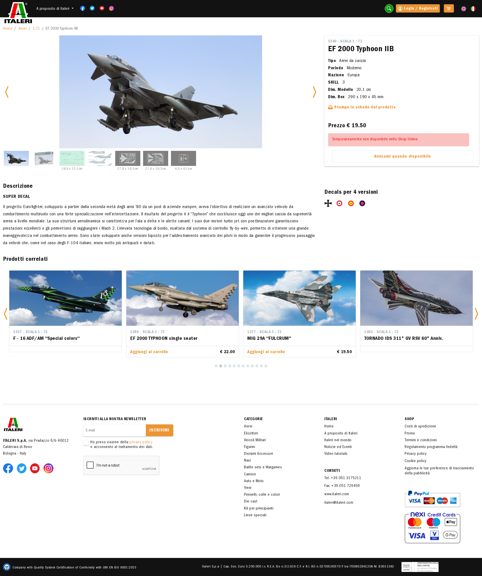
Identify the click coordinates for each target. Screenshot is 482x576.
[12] (265, 366)
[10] (256, 366)
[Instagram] (111, 8)
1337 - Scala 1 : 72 (30, 332)
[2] (220, 366)
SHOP (409, 419)
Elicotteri (251, 434)
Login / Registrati (420, 9)
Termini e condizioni (421, 440)
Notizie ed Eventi (338, 447)
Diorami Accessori (258, 454)
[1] (216, 366)
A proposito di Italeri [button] (53, 9)
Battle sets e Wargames (263, 468)
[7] (243, 366)
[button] (5, 313)
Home (7, 29)
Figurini (249, 447)
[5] (234, 366)
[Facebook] (81, 8)
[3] (225, 366)
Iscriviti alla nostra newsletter (114, 419)
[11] (261, 366)
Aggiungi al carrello (149, 352)
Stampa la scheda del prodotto (364, 107)
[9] (252, 366)
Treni (248, 488)
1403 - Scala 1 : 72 (381, 332)
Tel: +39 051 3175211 (342, 478)
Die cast (250, 502)
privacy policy (141, 442)
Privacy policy (416, 454)
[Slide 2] (44, 158)
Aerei (22, 29)
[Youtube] (100, 8)
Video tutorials (336, 454)
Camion (250, 475)
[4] (229, 366)
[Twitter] (90, 8)
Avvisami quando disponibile (402, 157)
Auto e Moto (254, 481)
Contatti (332, 471)
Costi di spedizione (420, 427)
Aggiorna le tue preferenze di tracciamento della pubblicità (439, 471)
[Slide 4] (99, 158)
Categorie (253, 419)
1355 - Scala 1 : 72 (147, 332)
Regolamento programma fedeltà (431, 447)
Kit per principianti (258, 509)
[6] (238, 366)
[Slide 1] (16, 158)
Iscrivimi (159, 430)
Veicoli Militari (255, 440)
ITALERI (330, 419)
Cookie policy (416, 461)
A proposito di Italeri (340, 434)
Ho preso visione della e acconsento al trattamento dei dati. (121, 444)
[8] (247, 366)
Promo (410, 434)
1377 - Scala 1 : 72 (264, 332)
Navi (247, 461)
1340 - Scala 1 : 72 (345, 42)
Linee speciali (255, 516)
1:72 (36, 29)
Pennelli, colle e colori (262, 495)
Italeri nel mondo (338, 440)
